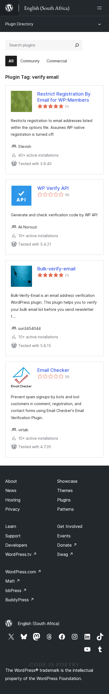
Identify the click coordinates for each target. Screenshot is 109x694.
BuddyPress (19, 599)
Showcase (67, 481)
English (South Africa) (39, 623)
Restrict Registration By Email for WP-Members (63, 97)
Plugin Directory (19, 24)
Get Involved (70, 526)
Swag (65, 554)
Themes (65, 490)
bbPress (16, 590)
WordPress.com (23, 571)
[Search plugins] (77, 45)
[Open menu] (100, 8)
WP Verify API (53, 188)
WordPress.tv (21, 554)
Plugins (64, 500)
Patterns (65, 509)
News (10, 490)
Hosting (12, 500)
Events (64, 535)
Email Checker (53, 370)
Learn (10, 526)
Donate (67, 545)
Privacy (12, 509)
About (11, 481)
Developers (16, 545)
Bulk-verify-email (56, 268)
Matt (12, 581)
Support (13, 535)
